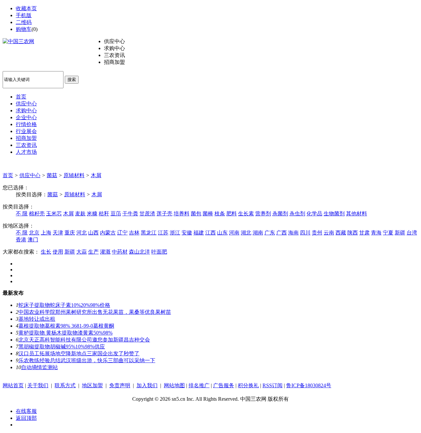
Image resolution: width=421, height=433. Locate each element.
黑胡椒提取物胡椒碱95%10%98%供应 (61, 346)
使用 (58, 252)
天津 (58, 232)
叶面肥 (159, 252)
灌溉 (105, 252)
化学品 (314, 213)
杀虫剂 (297, 213)
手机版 (24, 15)
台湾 (412, 232)
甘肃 (364, 232)
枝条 (219, 213)
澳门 (33, 239)
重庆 (69, 232)
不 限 (22, 213)
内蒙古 (108, 232)
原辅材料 (74, 175)
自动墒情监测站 (39, 367)
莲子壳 (164, 213)
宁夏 (388, 232)
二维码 (24, 22)
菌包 (196, 213)
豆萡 (116, 213)
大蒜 (81, 252)
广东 (269, 232)
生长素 (246, 213)
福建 (198, 232)
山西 (93, 232)
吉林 (134, 232)
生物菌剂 (334, 213)
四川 (305, 232)
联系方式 (65, 385)
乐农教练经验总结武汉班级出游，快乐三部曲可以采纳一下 (86, 360)
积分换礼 (248, 385)
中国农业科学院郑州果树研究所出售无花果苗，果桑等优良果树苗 (94, 312)
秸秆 (104, 213)
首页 (8, 175)
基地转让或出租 (36, 319)
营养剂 (263, 213)
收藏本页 (26, 8)
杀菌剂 (280, 213)
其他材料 (356, 213)
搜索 (71, 79)
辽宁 (122, 232)
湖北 (246, 232)
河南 (234, 232)
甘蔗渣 (147, 213)
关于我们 (37, 385)
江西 (210, 232)
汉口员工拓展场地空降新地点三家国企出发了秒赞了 (78, 353)
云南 (329, 232)
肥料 (231, 213)
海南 (293, 232)
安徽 (187, 232)
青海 (376, 232)
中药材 (120, 252)
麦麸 (80, 213)
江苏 (163, 232)
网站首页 (13, 385)
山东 (222, 232)
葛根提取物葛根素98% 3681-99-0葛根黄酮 (66, 326)
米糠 (92, 213)
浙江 (175, 232)
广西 (281, 232)
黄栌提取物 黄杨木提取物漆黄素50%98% (65, 333)
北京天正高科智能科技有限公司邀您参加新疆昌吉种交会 (84, 339)
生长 (46, 252)
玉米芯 (54, 213)
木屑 (96, 175)
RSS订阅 (272, 385)
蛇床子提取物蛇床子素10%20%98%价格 (64, 305)
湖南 (258, 232)
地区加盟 (92, 385)
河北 (81, 232)
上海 (46, 232)
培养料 (181, 213)
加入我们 (147, 385)
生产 (93, 252)
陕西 (352, 232)
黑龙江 (149, 232)
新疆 (400, 232)
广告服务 (223, 385)
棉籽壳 (37, 213)
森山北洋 (139, 252)
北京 (34, 232)
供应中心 (29, 175)
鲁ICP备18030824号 (308, 385)
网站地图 (174, 385)
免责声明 (119, 385)
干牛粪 (130, 213)
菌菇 (52, 175)
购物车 (24, 29)
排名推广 (199, 385)
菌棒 (208, 213)
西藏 (340, 232)
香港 (21, 239)
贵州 (317, 232)
